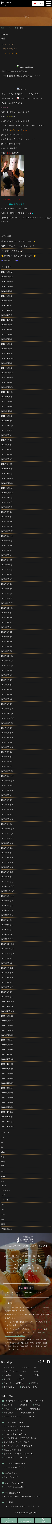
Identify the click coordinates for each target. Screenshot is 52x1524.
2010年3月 (5, 987)
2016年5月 (5, 632)
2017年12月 (6, 564)
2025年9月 (5, 324)
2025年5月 (5, 339)
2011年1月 (5, 939)
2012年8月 (5, 848)
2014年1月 (5, 766)
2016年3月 (5, 641)
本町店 (37, 1404)
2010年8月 (5, 963)
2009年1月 (5, 1054)
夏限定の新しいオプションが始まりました (18, 246)
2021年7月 (5, 440)
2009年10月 (6, 1011)
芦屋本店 (23, 1404)
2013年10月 (6, 780)
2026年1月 (5, 305)
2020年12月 (6, 468)
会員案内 (36, 1375)
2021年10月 (6, 430)
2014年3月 (5, 756)
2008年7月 (5, 1083)
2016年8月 (5, 617)
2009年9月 (5, 1016)
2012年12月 (6, 828)
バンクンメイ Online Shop (15, 1486)
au (2, 1142)
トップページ (9, 1367)
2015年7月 (5, 680)
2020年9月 (5, 478)
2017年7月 (5, 574)
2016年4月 (5, 636)
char (3, 1152)
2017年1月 (5, 593)
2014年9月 (5, 728)
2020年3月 (5, 492)
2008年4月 (5, 1097)
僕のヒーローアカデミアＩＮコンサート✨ (18, 241)
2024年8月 (5, 368)
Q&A (36, 1371)
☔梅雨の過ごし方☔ (9, 260)
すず (3, 1195)
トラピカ (4, 1200)
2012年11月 (5, 833)
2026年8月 (5, 272)
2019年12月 (6, 497)
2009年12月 (6, 1001)
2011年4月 (5, 924)
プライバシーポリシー (31, 1387)
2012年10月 (6, 838)
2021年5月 (5, 449)
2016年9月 (5, 612)
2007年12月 (6, 1116)
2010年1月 (5, 996)
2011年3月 (5, 929)
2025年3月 (5, 344)
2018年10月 (6, 540)
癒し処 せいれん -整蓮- (13, 1449)
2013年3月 (5, 814)
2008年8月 (5, 1078)
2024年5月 (5, 377)
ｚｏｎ (4, 1185)
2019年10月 (6, 507)
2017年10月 (6, 569)
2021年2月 (5, 459)
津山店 (31, 1416)
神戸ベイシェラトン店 (12, 1416)
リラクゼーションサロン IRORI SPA (18, 1453)
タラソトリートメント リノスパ (16, 1426)
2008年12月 (6, 1059)
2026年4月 (5, 291)
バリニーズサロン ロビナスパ (15, 1434)
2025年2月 (5, 348)
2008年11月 (6, 1064)
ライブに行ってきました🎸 (12, 251)
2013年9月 (5, 785)
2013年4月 (5, 809)
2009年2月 (5, 1049)
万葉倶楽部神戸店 (27, 1412)
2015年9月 (5, 670)
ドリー (4, 1205)
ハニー (4, 1209)
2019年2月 (5, 521)
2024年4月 (5, 382)
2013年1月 (5, 824)
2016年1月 (5, 651)
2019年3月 (5, 516)
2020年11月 (6, 473)
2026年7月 (5, 276)
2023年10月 (6, 396)
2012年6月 (5, 857)
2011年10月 (5, 896)
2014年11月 (5, 718)
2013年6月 (5, 800)
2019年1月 (5, 526)
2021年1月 (5, 464)
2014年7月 (5, 737)
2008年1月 (5, 1112)
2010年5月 (5, 977)
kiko (3, 1161)
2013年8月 (5, 790)
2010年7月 (5, 968)
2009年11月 (6, 1006)
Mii (2, 1171)
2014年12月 (6, 713)
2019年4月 (5, 512)
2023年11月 (6, 392)
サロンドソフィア (11, 1477)
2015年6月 (5, 684)
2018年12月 (6, 531)
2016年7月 (5, 622)
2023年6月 (5, 411)
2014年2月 (5, 761)
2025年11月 (6, 315)
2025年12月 (6, 310)
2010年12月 (6, 944)
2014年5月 (5, 747)
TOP (2, 28)
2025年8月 (5, 329)
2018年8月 (5, 550)
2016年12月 (6, 598)
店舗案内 (7, 1375)
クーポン (7, 1379)
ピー (3, 1214)
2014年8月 (5, 732)
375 (2, 1137)
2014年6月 (5, 742)
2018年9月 (5, 545)
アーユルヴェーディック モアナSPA (18, 1446)
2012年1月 (5, 881)
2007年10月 (6, 1126)
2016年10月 (6, 608)
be (2, 1147)
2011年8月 (5, 905)
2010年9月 (5, 958)
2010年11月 (5, 948)
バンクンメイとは (29, 1367)
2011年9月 (5, 900)
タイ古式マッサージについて (15, 1371)
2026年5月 (5, 286)
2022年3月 (5, 416)
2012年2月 (5, 876)
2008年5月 (5, 1092)
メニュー (21, 1375)
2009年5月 (5, 1035)
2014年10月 (6, 723)
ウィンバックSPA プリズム (14, 1467)
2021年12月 (6, 425)
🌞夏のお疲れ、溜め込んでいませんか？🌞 (18, 255)
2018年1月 (5, 560)
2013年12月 (6, 771)
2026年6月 (5, 281)
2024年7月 (5, 372)
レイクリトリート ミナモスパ (15, 1457)
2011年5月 (5, 920)
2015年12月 (6, 656)
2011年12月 (5, 886)
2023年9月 (5, 401)
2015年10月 (6, 665)
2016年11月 (5, 603)
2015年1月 (5, 708)
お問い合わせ (9, 1387)
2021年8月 (5, 435)
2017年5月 (5, 584)
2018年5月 (5, 555)
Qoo (3, 1176)
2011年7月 (5, 910)
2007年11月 (6, 1121)
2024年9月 (5, 363)
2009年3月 (5, 1044)
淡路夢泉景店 (35, 1408)
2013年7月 (5, 795)
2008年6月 (5, 1088)
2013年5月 (5, 804)
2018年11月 (5, 536)
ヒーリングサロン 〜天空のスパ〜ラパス (20, 1438)
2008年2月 (5, 1107)
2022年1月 (5, 420)
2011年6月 (5, 915)
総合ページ (8, 1404)
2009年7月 (5, 1025)
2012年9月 (5, 843)
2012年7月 (5, 852)
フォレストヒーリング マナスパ (16, 1442)
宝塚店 (19, 1408)
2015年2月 (5, 704)
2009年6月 (5, 1030)
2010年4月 (5, 982)
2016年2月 (5, 646)
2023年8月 (5, 406)
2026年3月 (5, 296)
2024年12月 (6, 353)
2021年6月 (5, 444)
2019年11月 (5, 502)
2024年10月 (6, 358)
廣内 (3, 1224)
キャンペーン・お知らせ (13, 1383)
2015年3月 (5, 699)
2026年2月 (5, 300)
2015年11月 (5, 660)
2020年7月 (5, 488)
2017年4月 (5, 588)
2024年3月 (5, 387)
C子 (2, 1157)
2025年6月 (5, 334)
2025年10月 (6, 320)
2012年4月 (5, 867)
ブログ (21, 1379)
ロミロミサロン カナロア (14, 1430)
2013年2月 (5, 819)
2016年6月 (5, 627)
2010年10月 (6, 953)
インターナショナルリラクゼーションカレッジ (22, 1496)
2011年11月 (5, 891)
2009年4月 (5, 1040)
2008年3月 (5, 1102)
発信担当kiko (6, 1229)
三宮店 (6, 1408)
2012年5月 (5, 862)
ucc (2, 1181)
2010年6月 (5, 972)
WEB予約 (34, 1383)
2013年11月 (5, 776)
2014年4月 (5, 752)
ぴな (3, 1219)
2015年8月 (5, 675)
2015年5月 (5, 689)
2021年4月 (5, 454)
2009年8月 (5, 1020)
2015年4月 (5, 694)
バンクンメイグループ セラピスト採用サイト (21, 1506)
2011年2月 (5, 934)
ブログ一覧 (12, 28)
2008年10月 (6, 1068)
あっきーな (5, 1190)
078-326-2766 (28, 1260)
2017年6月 (5, 579)
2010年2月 (5, 992)
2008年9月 (5, 1073)
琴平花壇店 (8, 1412)
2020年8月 (5, 483)
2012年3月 (5, 872)
